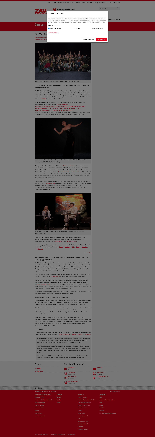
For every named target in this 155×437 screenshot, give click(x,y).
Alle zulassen (101, 39)
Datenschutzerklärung (98, 22)
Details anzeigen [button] (52, 32)
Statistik (78, 28)
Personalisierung (98, 28)
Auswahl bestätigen (88, 39)
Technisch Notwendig (55, 28)
